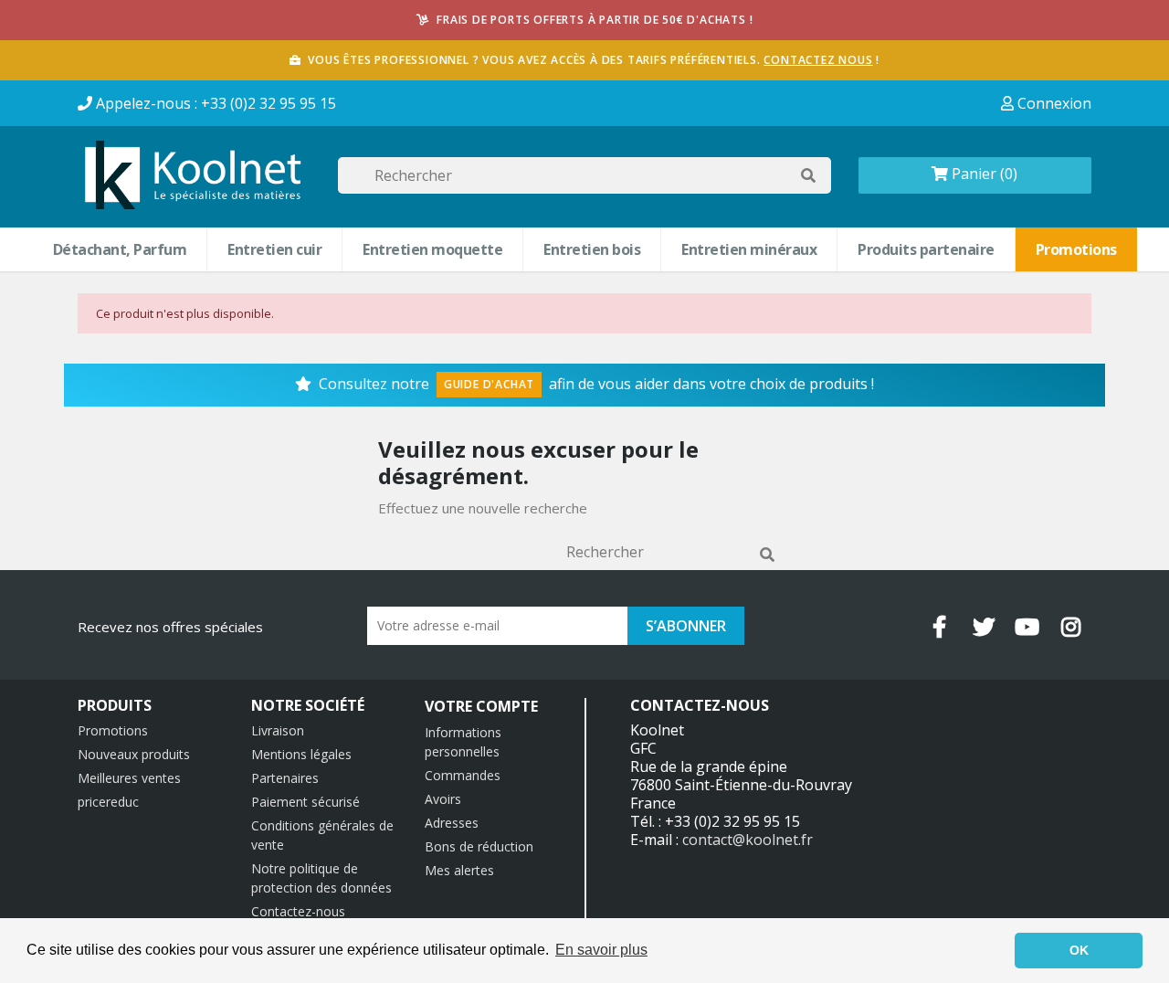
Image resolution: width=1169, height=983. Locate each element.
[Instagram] (1071, 626)
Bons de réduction (479, 846)
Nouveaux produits (134, 754)
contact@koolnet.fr (747, 840)
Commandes (462, 775)
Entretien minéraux (748, 249)
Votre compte (481, 706)
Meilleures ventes (129, 778)
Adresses (452, 822)
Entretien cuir (274, 249)
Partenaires (285, 778)
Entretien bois (591, 249)
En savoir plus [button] (601, 949)
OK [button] (1079, 950)
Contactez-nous (298, 911)
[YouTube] (1027, 626)
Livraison (277, 730)
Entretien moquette (432, 249)
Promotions (1076, 249)
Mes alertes (459, 870)
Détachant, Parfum (120, 249)
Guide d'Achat (489, 384)
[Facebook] (940, 626)
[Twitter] (983, 626)
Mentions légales (301, 754)
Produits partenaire (926, 249)
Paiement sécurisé (305, 801)
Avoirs (443, 799)
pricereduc (108, 801)
